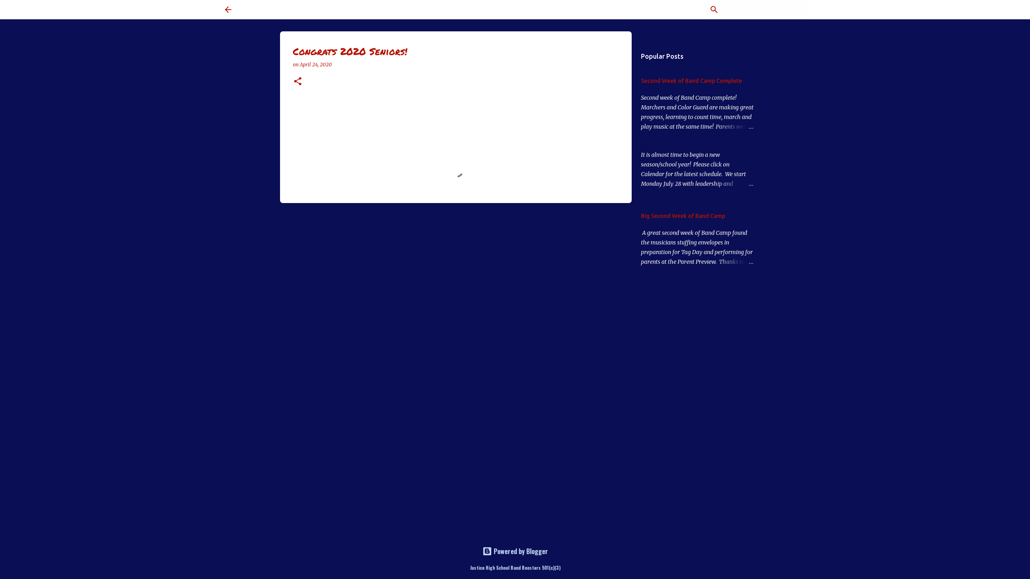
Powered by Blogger (520, 551)
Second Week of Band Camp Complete (691, 81)
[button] (298, 81)
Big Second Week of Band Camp (683, 216)
